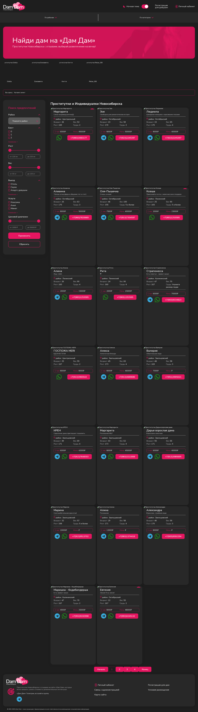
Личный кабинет (106, 685)
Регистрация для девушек (161, 6)
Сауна (14, 187)
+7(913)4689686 (127, 377)
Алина (58, 271)
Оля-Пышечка (109, 191)
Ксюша (150, 191)
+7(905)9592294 (173, 536)
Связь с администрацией (106, 689)
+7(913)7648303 (80, 456)
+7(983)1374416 (127, 536)
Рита (103, 271)
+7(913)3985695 (173, 456)
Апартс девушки (19, 190)
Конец (145, 669)
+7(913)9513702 (80, 536)
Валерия (152, 351)
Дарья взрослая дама (160, 430)
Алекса (104, 351)
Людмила (152, 111)
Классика (15, 202)
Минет (14, 208)
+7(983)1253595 (171, 217)
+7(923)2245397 (127, 137)
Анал (13, 205)
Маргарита (61, 111)
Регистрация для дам (158, 685)
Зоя (102, 111)
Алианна (59, 191)
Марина (59, 510)
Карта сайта (100, 694)
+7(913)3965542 (79, 377)
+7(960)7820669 (80, 217)
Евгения (105, 590)
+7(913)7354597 (127, 217)
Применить (24, 235)
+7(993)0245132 (127, 616)
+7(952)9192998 (80, 616)
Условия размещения (158, 689)
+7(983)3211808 (127, 456)
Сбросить (24, 244)
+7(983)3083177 (79, 137)
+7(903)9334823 (173, 299)
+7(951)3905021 (173, 377)
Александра (154, 510)
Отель (14, 184)
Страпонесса (154, 271)
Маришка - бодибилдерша (71, 590)
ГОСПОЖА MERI (64, 351)
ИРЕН (57, 430)
